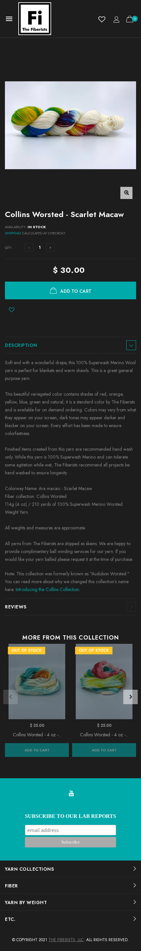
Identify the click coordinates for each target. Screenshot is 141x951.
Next (130, 697)
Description (21, 345)
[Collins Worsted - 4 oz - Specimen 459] (104, 681)
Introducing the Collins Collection (47, 589)
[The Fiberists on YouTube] (71, 794)
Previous (10, 697)
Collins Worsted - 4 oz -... (37, 734)
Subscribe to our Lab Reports (70, 816)
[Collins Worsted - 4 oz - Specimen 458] (37, 681)
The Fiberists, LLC (66, 940)
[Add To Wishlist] (12, 310)
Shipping (13, 233)
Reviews (16, 607)
